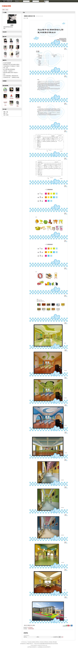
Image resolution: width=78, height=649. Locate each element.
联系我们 (37, 642)
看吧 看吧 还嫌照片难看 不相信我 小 (10, 72)
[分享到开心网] (68, 626)
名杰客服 (11, 98)
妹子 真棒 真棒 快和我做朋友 (9, 69)
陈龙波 (5, 56)
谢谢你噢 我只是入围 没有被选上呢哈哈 (11, 64)
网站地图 (55, 642)
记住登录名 (55, 637)
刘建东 (11, 92)
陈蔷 (18, 49)
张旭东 (11, 43)
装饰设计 (5, 98)
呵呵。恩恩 (5, 67)
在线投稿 (33, 642)
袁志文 (17, 92)
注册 (62, 637)
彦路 (11, 49)
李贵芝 (11, 105)
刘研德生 (17, 98)
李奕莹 (17, 43)
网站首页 (17, 1)
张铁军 (5, 92)
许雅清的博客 (6, 6)
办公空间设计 (30, 627)
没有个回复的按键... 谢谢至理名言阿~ (11, 75)
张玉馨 (5, 43)
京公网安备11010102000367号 (44, 647)
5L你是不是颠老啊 (7, 62)
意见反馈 (42, 642)
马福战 (11, 56)
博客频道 (7, 1)
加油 (4, 74)
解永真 (5, 49)
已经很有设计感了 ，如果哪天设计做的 (11, 77)
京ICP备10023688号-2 (32, 647)
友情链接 (50, 642)
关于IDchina (23, 642)
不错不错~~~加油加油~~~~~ (9, 70)
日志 (7, 9)
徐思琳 (17, 56)
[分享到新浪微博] (70, 626)
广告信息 (29, 642)
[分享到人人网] (71, 626)
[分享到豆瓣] (66, 626)
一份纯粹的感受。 (31, 628)
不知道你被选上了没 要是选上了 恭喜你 (11, 66)
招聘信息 (46, 642)
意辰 (5, 105)
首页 (3, 9)
